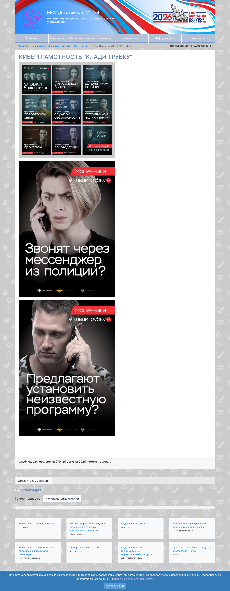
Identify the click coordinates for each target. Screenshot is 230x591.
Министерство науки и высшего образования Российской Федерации (37, 551)
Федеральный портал (133, 523)
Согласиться (115, 585)
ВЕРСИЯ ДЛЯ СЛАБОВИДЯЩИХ (193, 46)
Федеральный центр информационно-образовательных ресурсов (137, 551)
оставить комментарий (62, 499)
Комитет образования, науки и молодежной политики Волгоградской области (87, 527)
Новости (85, 46)
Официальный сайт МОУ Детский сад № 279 (55, 46)
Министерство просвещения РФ (37, 523)
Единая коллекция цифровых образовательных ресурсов (189, 525)
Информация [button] (164, 38)
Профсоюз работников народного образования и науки (191, 549)
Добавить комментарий (33, 480)
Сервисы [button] (130, 38)
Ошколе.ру (23, 46)
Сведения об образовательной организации (81, 38)
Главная (31, 38)
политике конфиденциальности (133, 578)
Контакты (198, 38)
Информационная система (85, 547)
